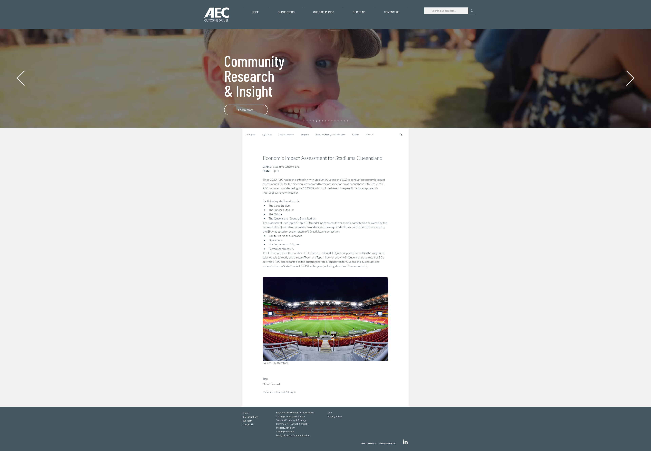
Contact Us (248, 424)
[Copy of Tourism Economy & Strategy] (335, 120)
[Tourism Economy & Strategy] (313, 120)
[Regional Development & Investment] (307, 120)
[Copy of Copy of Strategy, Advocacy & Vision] (310, 120)
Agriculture (267, 134)
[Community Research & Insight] (316, 120)
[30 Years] (303, 120)
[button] (400, 134)
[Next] (630, 78)
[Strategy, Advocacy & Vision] (331, 120)
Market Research (272, 384)
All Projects (250, 134)
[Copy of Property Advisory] (341, 120)
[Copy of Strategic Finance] (344, 120)
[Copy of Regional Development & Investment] (328, 120)
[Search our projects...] (472, 10)
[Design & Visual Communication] (325, 120)
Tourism (355, 134)
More (368, 134)
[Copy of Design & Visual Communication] (347, 120)
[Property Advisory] (319, 121)
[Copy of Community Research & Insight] (338, 120)
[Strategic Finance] (322, 120)
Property (305, 134)
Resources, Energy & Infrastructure (330, 134)
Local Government (286, 134)
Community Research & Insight (279, 391)
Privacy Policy (335, 416)
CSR (330, 412)
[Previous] (21, 78)
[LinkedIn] (405, 441)
